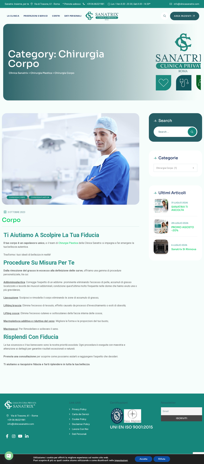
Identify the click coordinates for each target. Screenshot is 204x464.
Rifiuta (161, 458)
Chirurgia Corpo (17, 197)
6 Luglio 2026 (179, 245)
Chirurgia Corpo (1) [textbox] (166, 168)
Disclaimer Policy (81, 424)
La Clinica (13, 16)
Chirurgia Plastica (40, 197)
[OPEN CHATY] (9, 455)
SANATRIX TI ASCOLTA (179, 208)
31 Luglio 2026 (179, 202)
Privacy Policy (79, 409)
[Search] (164, 16)
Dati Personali (72, 16)
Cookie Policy (79, 419)
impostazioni (121, 460)
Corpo (11, 220)
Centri (56, 16)
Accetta (143, 458)
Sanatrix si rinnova (183, 249)
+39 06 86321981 (95, 4)
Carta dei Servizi (80, 414)
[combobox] (175, 168)
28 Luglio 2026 (179, 223)
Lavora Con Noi (80, 429)
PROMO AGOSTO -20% (182, 229)
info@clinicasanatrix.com (186, 4)
